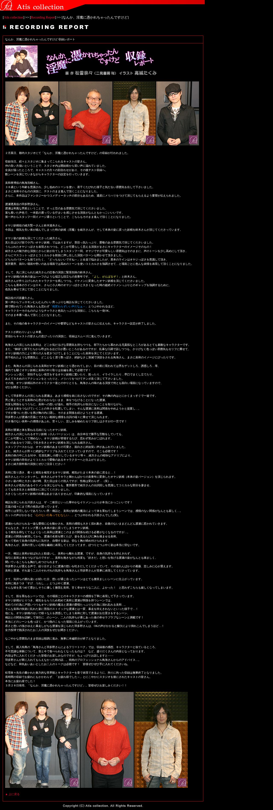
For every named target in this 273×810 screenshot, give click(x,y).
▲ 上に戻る (12, 794)
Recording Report (43, 17)
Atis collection (13, 17)
